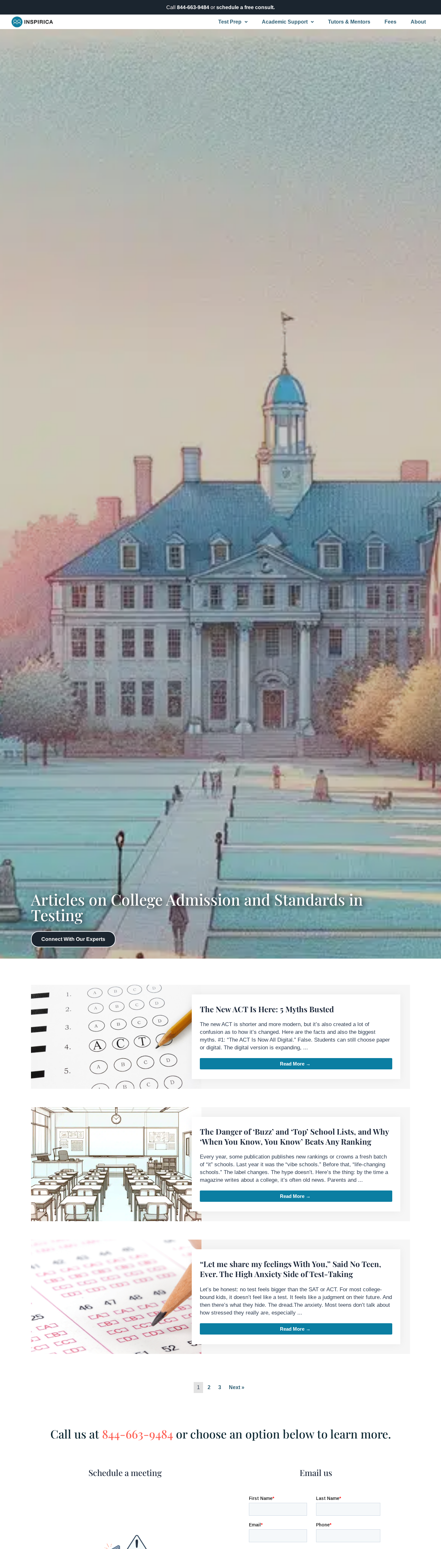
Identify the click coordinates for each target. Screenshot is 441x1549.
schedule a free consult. (245, 7)
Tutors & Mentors (349, 22)
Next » (236, 1387)
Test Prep (229, 22)
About (418, 22)
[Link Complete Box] (220, 1037)
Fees (390, 22)
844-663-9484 (193, 7)
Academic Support (285, 22)
